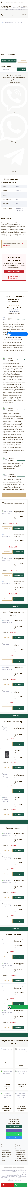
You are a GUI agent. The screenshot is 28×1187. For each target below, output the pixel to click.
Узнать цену (8, 1185)
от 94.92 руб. (13, 656)
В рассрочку (23, 60)
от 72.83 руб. (13, 703)
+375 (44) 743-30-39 (22, 6)
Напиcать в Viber (14, 1130)
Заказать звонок (21, 1185)
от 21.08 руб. (13, 679)
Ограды (6, 9)
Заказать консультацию (15, 82)
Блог (2, 1158)
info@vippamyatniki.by (14, 1123)
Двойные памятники (19, 1156)
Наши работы (4, 1148)
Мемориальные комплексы (21, 1160)
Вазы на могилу (13, 828)
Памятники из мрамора (20, 1152)
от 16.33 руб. (13, 809)
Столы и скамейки (13, 934)
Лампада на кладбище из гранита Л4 (19, 799)
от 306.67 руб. (13, 523)
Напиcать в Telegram (14, 1137)
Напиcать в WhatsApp (14, 1134)
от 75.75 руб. (13, 952)
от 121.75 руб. (13, 570)
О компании (3, 1146)
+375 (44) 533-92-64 (6, 6)
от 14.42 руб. (13, 739)
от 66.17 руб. (13, 632)
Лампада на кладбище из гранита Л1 (19, 728)
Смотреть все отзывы (14, 495)
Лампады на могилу (13, 722)
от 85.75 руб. (13, 1022)
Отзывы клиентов (5, 1150)
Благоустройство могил (20, 1148)
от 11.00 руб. (12, 845)
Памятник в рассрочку (6, 1152)
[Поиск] (1, 2)
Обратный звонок (14, 1126)
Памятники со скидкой (6, 1154)
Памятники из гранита (20, 1154)
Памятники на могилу (19, 1146)
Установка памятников (20, 1150)
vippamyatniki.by (10, 1180)
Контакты (3, 1160)
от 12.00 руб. (13, 869)
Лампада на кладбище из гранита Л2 (19, 752)
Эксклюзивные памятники (20, 1158)
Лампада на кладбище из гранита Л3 (19, 775)
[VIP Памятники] (14, 2)
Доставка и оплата (5, 1156)
